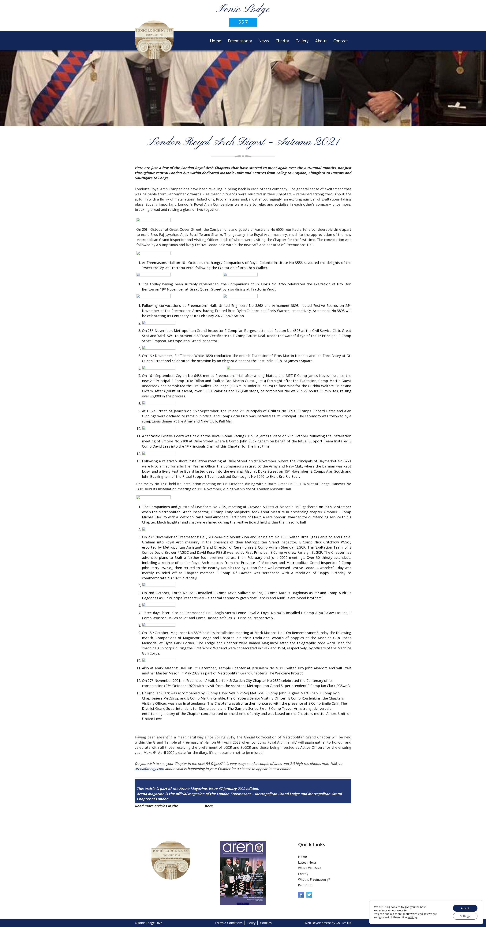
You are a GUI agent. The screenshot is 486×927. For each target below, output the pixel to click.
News (264, 41)
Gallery (302, 41)
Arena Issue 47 (191, 806)
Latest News (307, 862)
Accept (465, 908)
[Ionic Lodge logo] (154, 40)
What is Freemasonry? (314, 879)
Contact (340, 41)
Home (215, 41)
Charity (282, 41)
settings (412, 917)
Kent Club (305, 885)
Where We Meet (309, 868)
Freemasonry (240, 41)
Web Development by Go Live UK (328, 923)
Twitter (309, 895)
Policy (251, 923)
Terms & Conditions (228, 923)
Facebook (301, 895)
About (321, 41)
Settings (465, 916)
